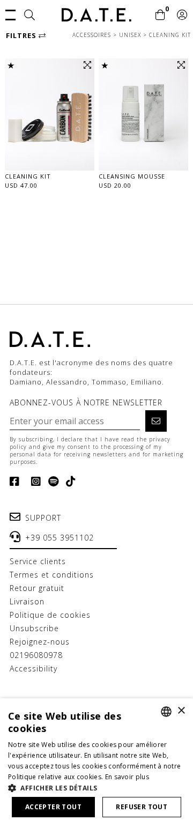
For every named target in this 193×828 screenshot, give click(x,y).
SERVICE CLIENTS (38, 561)
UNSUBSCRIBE (34, 628)
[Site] (29, 15)
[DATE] (96, 14)
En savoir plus (127, 776)
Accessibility (33, 668)
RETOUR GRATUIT (37, 588)
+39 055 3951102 (59, 538)
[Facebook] (17, 481)
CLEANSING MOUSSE (132, 176)
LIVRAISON (27, 601)
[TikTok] (69, 481)
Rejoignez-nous (40, 642)
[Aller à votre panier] (160, 15)
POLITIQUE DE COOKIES (50, 615)
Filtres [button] (22, 35)
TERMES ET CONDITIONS (52, 575)
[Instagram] (34, 481)
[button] (10, 14)
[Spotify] (51, 481)
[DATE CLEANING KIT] (49, 114)
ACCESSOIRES (92, 35)
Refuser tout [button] (141, 806)
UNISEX (131, 35)
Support (43, 518)
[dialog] (96, 763)
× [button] (181, 711)
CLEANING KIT (170, 35)
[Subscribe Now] (156, 421)
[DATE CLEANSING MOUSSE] (143, 114)
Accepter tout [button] (53, 806)
